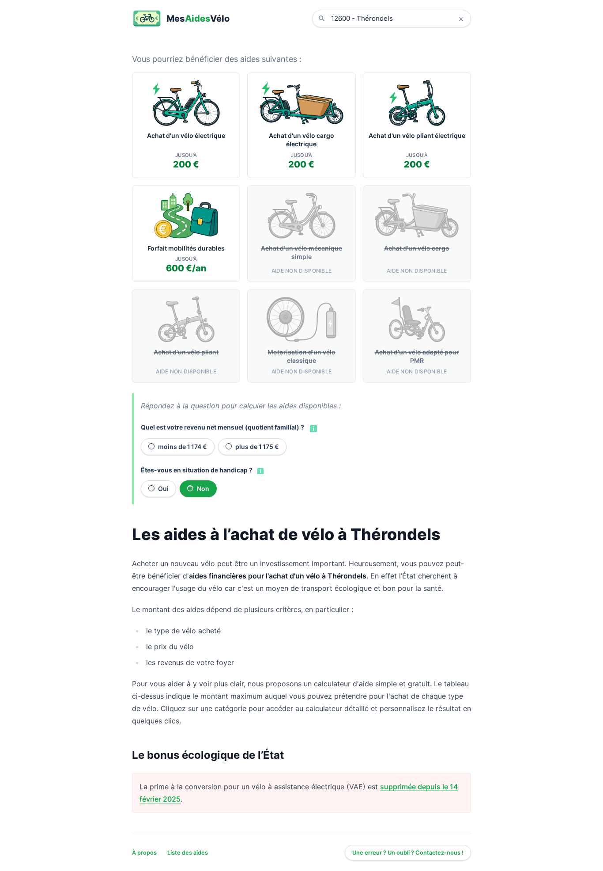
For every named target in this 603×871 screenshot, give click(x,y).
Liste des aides (187, 852)
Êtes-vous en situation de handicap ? (197, 470)
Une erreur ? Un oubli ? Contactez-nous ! (408, 852)
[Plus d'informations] (312, 427)
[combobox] (398, 18)
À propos (144, 852)
